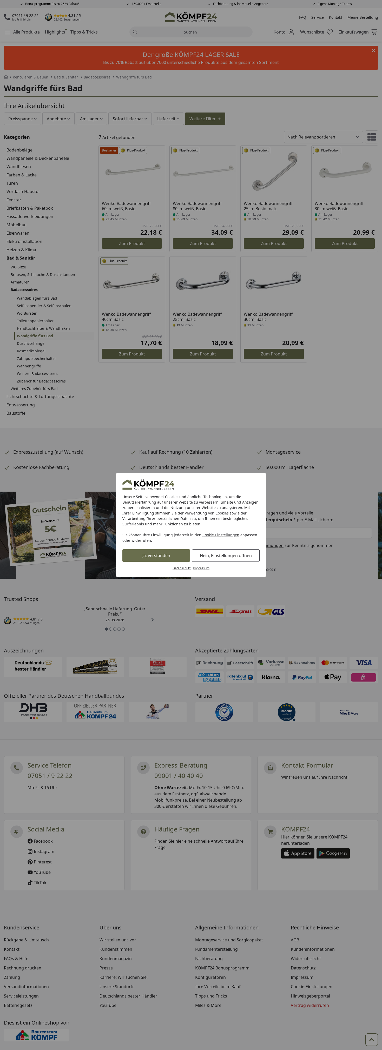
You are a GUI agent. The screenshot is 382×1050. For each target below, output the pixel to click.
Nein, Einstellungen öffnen (226, 555)
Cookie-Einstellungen (220, 534)
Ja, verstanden (156, 555)
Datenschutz (182, 568)
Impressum (201, 568)
